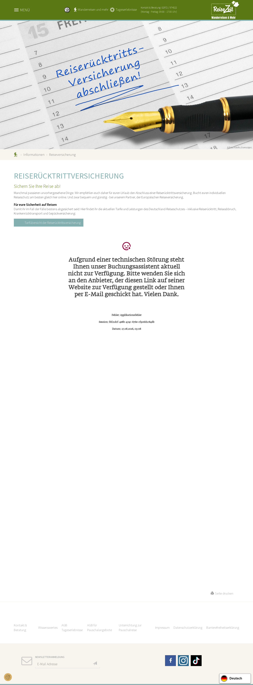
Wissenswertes (48, 627)
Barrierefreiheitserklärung (222, 627)
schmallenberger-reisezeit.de (16, 154)
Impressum (162, 627)
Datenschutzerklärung (188, 627)
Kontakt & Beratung (20, 627)
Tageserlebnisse (126, 9)
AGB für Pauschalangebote (99, 627)
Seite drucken (223, 593)
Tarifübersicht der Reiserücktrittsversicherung (53, 223)
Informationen (33, 154)
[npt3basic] (225, 9)
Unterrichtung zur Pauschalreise (130, 627)
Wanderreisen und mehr (93, 9)
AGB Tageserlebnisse (72, 627)
